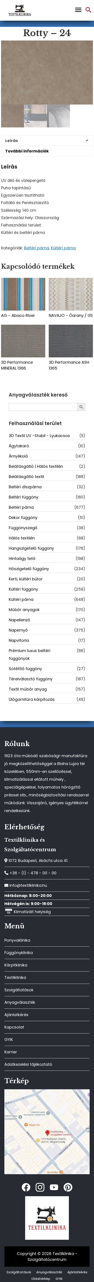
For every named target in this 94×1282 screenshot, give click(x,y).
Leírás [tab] (11, 140)
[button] (88, 11)
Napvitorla (19, 640)
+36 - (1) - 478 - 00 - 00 (32, 873)
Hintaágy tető (22, 558)
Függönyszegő (23, 527)
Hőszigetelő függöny (29, 568)
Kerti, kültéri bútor (26, 579)
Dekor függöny (23, 517)
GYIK (8, 1039)
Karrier (10, 1052)
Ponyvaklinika (17, 940)
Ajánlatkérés (16, 1014)
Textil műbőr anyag (28, 689)
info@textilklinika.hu (27, 885)
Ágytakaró (19, 446)
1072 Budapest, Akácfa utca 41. (37, 860)
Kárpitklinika (15, 965)
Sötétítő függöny (25, 668)
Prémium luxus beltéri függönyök (29, 654)
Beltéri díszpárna (25, 487)
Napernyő (18, 630)
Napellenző (19, 620)
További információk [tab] (27, 151)
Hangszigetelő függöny (31, 548)
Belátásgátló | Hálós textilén (36, 466)
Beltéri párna (36, 248)
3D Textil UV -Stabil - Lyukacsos (39, 435)
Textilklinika (15, 977)
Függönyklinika (18, 952)
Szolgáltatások (18, 990)
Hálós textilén (22, 538)
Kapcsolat (14, 1027)
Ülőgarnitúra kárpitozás (32, 699)
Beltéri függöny (23, 497)
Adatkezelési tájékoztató (28, 1064)
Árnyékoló (18, 456)
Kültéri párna (63, 248)
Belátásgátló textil (26, 476)
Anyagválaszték (19, 1002)
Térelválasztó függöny (30, 679)
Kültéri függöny (23, 589)
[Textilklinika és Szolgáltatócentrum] (47, 1091)
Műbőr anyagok (24, 609)
